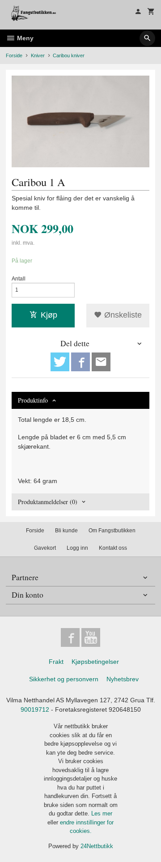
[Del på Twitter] (60, 361)
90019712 (35, 709)
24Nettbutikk (96, 846)
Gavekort (45, 548)
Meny (24, 38)
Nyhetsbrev (122, 679)
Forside (14, 55)
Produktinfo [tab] (33, 400)
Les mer (101, 813)
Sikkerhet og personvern (63, 679)
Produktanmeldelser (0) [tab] (47, 501)
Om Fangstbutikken (112, 530)
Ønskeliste (122, 314)
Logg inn (77, 548)
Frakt (56, 661)
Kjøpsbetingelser (95, 661)
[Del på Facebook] (80, 361)
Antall (18, 279)
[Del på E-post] (101, 361)
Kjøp (49, 314)
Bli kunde (66, 530)
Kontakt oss (113, 548)
